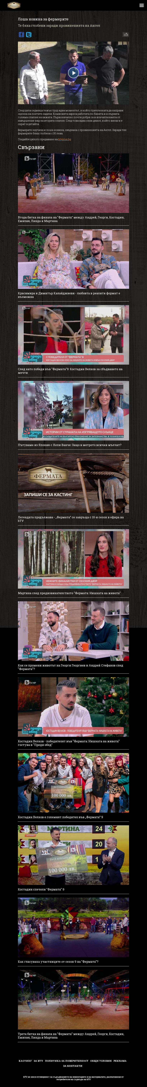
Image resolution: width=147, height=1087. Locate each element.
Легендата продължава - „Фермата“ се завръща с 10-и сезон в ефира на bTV (71, 519)
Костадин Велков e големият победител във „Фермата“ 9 (60, 817)
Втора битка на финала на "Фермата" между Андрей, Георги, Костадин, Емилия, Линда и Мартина (71, 219)
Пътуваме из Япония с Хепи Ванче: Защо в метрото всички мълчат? (69, 445)
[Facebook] (21, 34)
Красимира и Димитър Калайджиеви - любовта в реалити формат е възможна (69, 295)
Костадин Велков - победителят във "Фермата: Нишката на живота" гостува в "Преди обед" (69, 743)
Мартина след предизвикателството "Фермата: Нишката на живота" (69, 593)
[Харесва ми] (125, 34)
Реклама (120, 1060)
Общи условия (101, 1060)
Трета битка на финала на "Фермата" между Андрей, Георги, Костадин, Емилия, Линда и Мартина (71, 1035)
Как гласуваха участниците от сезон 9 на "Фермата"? (58, 961)
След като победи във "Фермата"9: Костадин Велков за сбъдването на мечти (70, 370)
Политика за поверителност (66, 1060)
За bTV (38, 1060)
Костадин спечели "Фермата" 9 (41, 889)
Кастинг (25, 1060)
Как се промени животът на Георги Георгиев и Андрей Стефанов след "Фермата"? (70, 667)
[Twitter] (28, 34)
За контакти (72, 1065)
